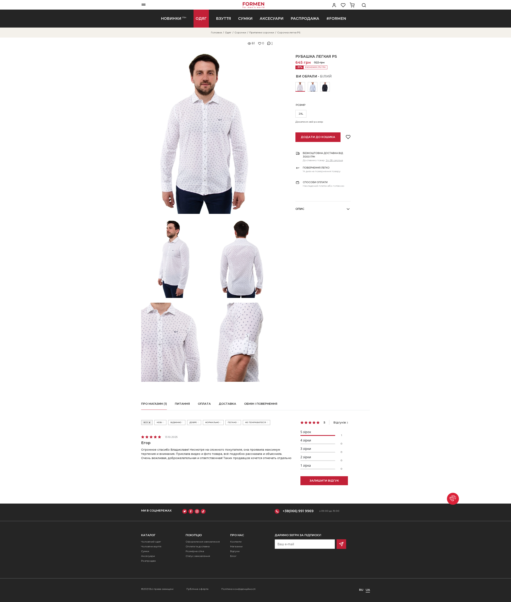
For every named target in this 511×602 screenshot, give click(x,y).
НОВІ (160, 422)
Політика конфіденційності (238, 588)
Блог (233, 555)
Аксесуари (148, 555)
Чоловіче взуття (151, 546)
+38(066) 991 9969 (298, 511)
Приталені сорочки (261, 32)
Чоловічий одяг (151, 541)
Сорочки (240, 32)
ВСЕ (146, 422)
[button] (453, 499)
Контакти (236, 541)
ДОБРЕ (194, 422)
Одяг (228, 32)
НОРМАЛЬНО (213, 422)
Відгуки (235, 551)
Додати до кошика (318, 137)
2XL (301, 113)
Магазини (236, 546)
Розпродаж (148, 560)
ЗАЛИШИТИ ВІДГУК (324, 480)
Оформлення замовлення (203, 541)
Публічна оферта (197, 588)
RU (361, 590)
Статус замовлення (198, 555)
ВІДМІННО (176, 422)
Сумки (145, 551)
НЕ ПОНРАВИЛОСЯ (256, 422)
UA (368, 590)
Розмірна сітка (195, 551)
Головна (216, 32)
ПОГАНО (233, 422)
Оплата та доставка (198, 546)
